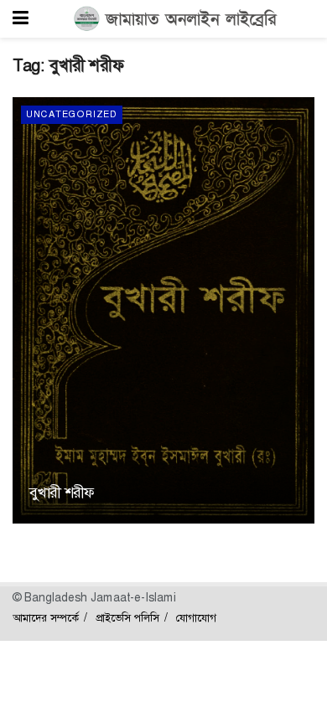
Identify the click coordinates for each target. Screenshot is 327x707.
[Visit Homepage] (176, 19)
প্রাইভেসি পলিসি (127, 618)
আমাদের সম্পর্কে (46, 618)
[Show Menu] (21, 19)
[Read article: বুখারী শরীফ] (163, 310)
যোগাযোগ (196, 618)
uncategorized (71, 114)
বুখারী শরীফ (61, 493)
